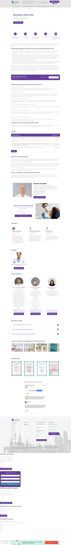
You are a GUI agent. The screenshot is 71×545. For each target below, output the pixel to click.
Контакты (38, 6)
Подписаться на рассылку (54, 434)
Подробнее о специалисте (40, 197)
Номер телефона (3, 459)
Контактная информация (40, 424)
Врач (1, 527)
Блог (53, 6)
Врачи (34, 6)
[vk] (25, 424)
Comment (2, 466)
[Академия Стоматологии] (15, 420)
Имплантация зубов (15, 232)
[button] (60, 236)
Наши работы (26, 6)
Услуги (20, 6)
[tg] (28, 424)
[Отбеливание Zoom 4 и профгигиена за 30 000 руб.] (19, 257)
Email (37, 436)
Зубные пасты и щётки (46, 6)
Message (1, 500)
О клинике (15, 6)
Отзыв (1, 529)
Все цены (14, 151)
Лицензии (13, 426)
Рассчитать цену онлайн (51, 542)
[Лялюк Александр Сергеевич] (18, 281)
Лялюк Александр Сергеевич (19, 287)
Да (37, 433)
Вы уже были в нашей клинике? (6, 460)
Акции (13, 431)
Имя (17, 210)
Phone (2, 480)
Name (1, 513)
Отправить (10, 484)
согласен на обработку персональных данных (10, 540)
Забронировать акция (6, 502)
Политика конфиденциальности (16, 442)
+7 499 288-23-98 (42, 2)
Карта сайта (14, 450)
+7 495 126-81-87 (43, 77)
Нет (3, 464)
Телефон (16, 213)
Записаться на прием (23, 215)
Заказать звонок (54, 1)
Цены (31, 6)
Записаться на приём (18, 22)
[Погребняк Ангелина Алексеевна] (52, 281)
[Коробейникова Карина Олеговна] (35, 281)
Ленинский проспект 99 (53, 424)
